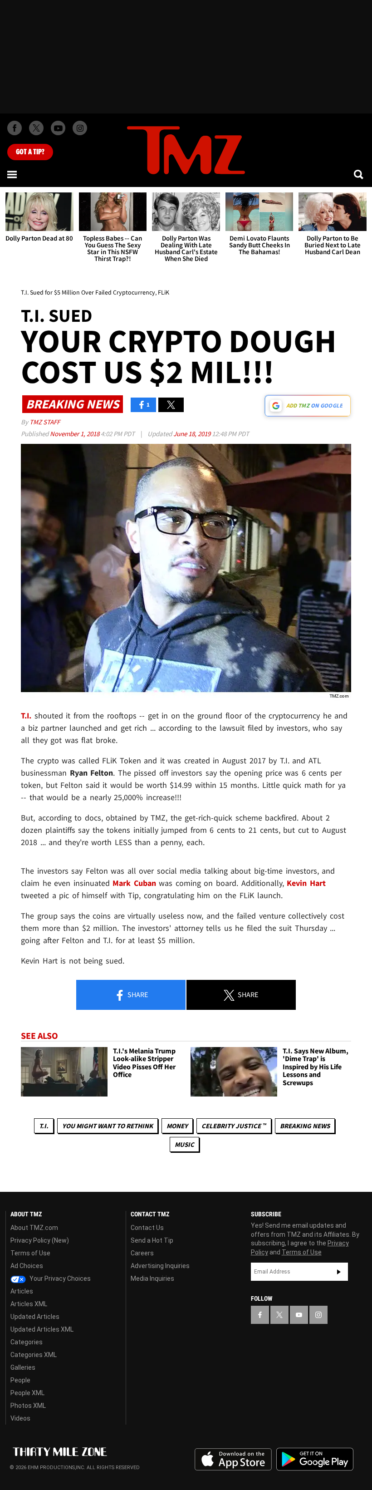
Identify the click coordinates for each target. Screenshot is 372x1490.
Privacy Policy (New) (39, 1240)
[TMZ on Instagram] (80, 128)
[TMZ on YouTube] (299, 1315)
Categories (26, 1342)
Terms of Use (30, 1253)
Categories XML (33, 1354)
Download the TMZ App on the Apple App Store (233, 1459)
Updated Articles (34, 1316)
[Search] (359, 174)
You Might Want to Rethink (107, 1125)
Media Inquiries (152, 1278)
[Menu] (12, 174)
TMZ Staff (44, 422)
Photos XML (28, 1405)
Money (177, 1125)
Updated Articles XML (41, 1329)
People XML (27, 1393)
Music (184, 1144)
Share (137, 994)
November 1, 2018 (75, 433)
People (20, 1380)
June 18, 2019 (192, 433)
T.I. (44, 1125)
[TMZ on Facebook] (14, 128)
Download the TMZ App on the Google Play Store (314, 1459)
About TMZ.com (34, 1227)
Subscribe (339, 1272)
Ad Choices (26, 1265)
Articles (21, 1291)
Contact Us (147, 1227)
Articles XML (28, 1304)
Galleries (22, 1367)
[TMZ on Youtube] (58, 128)
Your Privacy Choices (59, 1278)
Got (30, 152)
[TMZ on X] (36, 128)
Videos (20, 1418)
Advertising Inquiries (160, 1265)
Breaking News (305, 1125)
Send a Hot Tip (152, 1240)
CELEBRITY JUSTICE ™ (233, 1125)
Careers (142, 1253)
